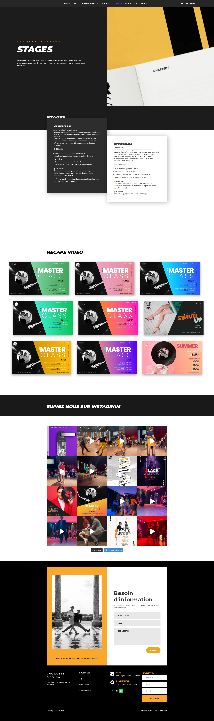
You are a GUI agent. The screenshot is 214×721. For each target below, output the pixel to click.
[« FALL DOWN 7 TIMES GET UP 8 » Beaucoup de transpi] (92, 531)
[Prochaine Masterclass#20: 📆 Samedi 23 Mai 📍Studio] (92, 501)
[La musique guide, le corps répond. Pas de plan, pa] (62, 471)
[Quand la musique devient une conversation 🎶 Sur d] (122, 501)
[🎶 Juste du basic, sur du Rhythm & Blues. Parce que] (92, 441)
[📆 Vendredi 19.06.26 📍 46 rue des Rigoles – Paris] (152, 471)
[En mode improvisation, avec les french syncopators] (152, 531)
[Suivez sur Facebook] (112, 691)
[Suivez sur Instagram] (116, 691)
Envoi (153, 650)
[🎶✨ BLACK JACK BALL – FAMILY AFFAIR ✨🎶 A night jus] (152, 501)
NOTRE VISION (130, 3)
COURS (75, 3)
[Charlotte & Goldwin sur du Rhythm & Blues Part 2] (122, 441)
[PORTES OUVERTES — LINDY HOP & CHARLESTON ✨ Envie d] (62, 441)
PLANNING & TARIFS (89, 3)
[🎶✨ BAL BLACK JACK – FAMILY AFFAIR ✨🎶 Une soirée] (62, 531)
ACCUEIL (67, 3)
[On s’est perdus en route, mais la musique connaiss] (92, 471)
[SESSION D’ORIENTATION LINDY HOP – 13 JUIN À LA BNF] (122, 471)
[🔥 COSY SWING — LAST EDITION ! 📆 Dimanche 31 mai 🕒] (62, 501)
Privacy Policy (146, 711)
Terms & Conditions (160, 711)
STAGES (117, 3)
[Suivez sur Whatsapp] (121, 691)
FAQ (96, 658)
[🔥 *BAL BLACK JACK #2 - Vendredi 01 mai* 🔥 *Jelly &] (122, 531)
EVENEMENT (105, 3)
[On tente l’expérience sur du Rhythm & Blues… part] (152, 441)
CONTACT (143, 3)
